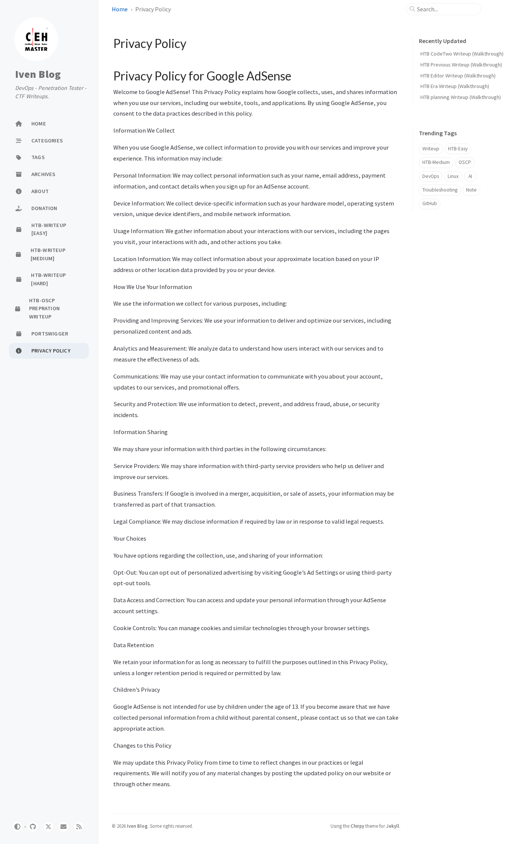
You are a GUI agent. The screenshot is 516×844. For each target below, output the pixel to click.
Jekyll (392, 826)
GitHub (429, 203)
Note (471, 190)
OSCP (465, 162)
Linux (453, 176)
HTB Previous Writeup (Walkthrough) (461, 64)
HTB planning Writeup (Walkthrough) (460, 97)
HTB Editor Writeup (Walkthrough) (458, 75)
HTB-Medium (436, 162)
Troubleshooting (439, 190)
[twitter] (48, 826)
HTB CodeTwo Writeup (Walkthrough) (462, 53)
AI (470, 176)
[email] (63, 826)
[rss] (79, 826)
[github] (33, 826)
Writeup (430, 148)
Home (120, 9)
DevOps (430, 176)
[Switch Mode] (17, 826)
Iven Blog (38, 74)
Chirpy (357, 826)
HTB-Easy (458, 148)
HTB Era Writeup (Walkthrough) (454, 86)
